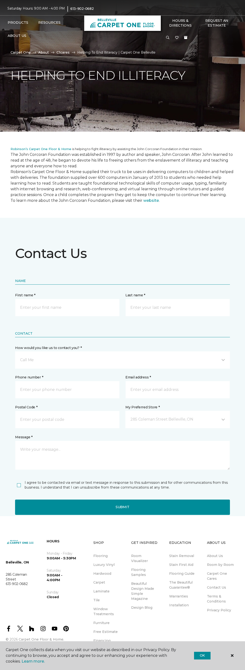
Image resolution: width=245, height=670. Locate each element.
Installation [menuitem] (179, 605)
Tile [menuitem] (96, 600)
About (43, 52)
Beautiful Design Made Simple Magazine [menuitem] (142, 591)
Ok (202, 655)
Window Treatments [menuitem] (103, 611)
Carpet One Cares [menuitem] (217, 576)
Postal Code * (26, 407)
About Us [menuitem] (215, 556)
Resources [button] (49, 22)
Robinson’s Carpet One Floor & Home (41, 149)
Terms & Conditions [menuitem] (216, 598)
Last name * (135, 295)
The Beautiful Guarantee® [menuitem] (181, 585)
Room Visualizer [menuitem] (139, 558)
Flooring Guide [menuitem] (182, 573)
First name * (25, 295)
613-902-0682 (82, 8)
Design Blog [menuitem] (141, 607)
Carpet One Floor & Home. (41, 639)
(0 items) (185, 37)
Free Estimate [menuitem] (105, 632)
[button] (167, 38)
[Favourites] (176, 38)
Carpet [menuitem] (99, 582)
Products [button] (18, 22)
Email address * (138, 377)
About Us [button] (17, 36)
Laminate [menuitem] (101, 591)
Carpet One (21, 52)
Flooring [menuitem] (100, 556)
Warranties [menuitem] (178, 596)
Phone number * (29, 377)
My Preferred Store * (142, 407)
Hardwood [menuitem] (102, 573)
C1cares (63, 52)
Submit (122, 507)
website (151, 200)
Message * (23, 437)
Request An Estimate (216, 23)
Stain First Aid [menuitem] (181, 565)
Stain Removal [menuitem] (181, 556)
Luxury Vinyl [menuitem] (104, 565)
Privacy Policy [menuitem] (219, 610)
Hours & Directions (180, 23)
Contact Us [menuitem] (216, 587)
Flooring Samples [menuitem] (138, 572)
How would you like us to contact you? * (48, 347)
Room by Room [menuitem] (220, 565)
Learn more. (33, 661)
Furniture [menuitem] (101, 623)
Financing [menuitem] (102, 640)
